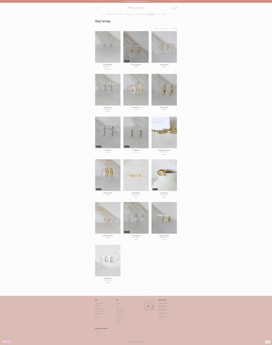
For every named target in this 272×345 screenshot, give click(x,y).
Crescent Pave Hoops (164, 107)
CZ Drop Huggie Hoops (136, 235)
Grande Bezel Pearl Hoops (108, 235)
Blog (117, 305)
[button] (96, 8)
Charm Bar (97, 305)
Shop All (97, 318)
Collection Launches (99, 303)
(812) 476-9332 (162, 309)
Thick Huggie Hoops (164, 193)
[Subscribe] (120, 332)
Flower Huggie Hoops (136, 193)
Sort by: (156, 28)
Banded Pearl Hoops (136, 107)
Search (117, 323)
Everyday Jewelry (99, 313)
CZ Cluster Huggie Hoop (136, 64)
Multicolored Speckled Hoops (164, 150)
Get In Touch (119, 311)
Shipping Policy (119, 316)
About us (118, 303)
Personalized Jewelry (100, 311)
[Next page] (148, 290)
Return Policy (119, 313)
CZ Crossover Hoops (108, 107)
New (96, 316)
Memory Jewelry (98, 308)
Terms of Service (120, 318)
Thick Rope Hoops (135, 150)
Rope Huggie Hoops (108, 278)
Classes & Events (120, 308)
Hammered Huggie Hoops (164, 235)
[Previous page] (124, 290)
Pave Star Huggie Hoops (107, 64)
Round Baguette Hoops (164, 64)
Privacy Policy (119, 321)
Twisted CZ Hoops (107, 150)
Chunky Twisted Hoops (107, 193)
